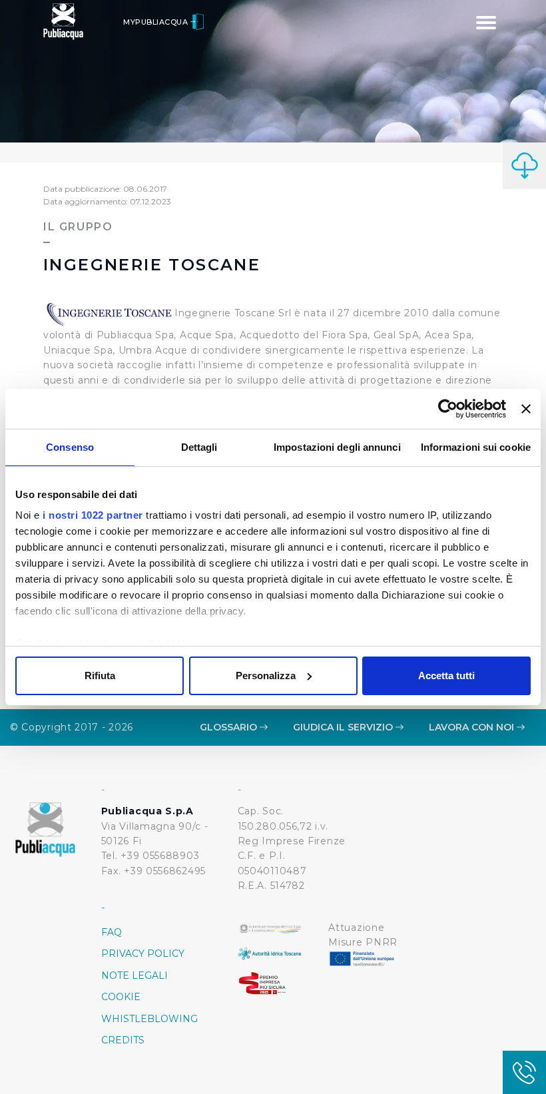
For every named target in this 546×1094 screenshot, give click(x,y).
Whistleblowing (149, 1019)
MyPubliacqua (156, 22)
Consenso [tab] (70, 447)
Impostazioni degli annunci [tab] (337, 447)
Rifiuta (100, 675)
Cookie (120, 997)
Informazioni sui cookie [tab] (476, 447)
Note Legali (134, 975)
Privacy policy (142, 953)
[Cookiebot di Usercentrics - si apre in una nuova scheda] (448, 409)
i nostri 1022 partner (93, 515)
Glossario (230, 727)
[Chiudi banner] (526, 408)
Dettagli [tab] (199, 447)
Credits (122, 1040)
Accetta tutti (446, 675)
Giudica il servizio (344, 727)
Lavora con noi (473, 727)
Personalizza (266, 675)
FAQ (111, 932)
